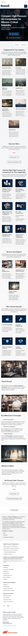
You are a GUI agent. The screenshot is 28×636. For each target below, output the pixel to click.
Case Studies (6, 597)
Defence (5, 579)
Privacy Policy (6, 622)
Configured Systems (8, 554)
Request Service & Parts (8, 590)
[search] (25, 2)
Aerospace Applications (8, 569)
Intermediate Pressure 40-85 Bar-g (11, 548)
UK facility (8, 430)
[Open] (25, 6)
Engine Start (6, 573)
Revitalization (6, 586)
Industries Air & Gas (7, 575)
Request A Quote (7, 595)
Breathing (5, 567)
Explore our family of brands (9, 612)
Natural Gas (5, 571)
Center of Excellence (8, 601)
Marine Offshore (7, 577)
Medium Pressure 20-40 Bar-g (10, 546)
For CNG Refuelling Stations (9, 552)
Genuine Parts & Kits (7, 588)
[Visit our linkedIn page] (8, 605)
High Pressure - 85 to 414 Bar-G (10, 550)
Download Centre (7, 599)
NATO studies (9, 435)
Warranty (5, 584)
